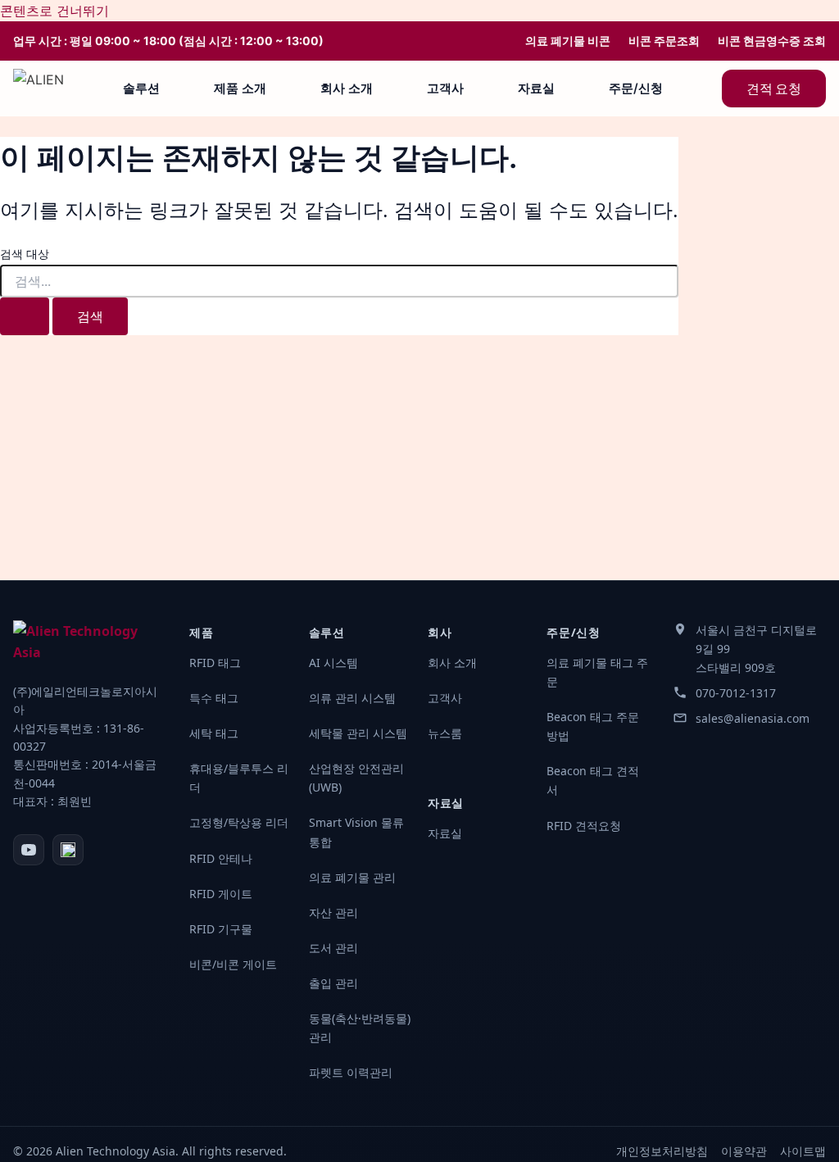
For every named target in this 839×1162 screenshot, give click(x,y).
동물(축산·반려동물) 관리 (359, 1027)
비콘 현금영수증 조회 (772, 41)
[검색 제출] (24, 316)
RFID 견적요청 (583, 825)
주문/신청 (636, 88)
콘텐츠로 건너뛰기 (54, 10)
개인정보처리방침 (662, 1151)
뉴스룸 (445, 733)
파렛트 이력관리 (350, 1072)
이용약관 (744, 1151)
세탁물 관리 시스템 (358, 733)
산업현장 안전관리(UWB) (356, 777)
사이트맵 (803, 1151)
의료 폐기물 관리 (352, 877)
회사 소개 (346, 88)
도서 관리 (333, 947)
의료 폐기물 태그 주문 (597, 672)
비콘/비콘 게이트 (233, 964)
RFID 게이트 (220, 893)
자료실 (536, 88)
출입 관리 (333, 983)
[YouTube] (28, 849)
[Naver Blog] (68, 849)
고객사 (445, 88)
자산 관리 (333, 912)
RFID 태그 (215, 662)
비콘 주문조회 (664, 41)
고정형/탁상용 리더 (238, 822)
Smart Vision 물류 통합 (356, 832)
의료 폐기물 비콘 (567, 41)
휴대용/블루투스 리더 (238, 777)
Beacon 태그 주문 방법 (592, 726)
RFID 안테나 (220, 858)
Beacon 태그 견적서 (592, 780)
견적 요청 (773, 88)
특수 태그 (213, 698)
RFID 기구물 (220, 929)
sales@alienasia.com (753, 718)
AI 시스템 (333, 662)
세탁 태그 (213, 733)
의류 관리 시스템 (352, 698)
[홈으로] (38, 88)
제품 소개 (240, 88)
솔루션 (141, 88)
